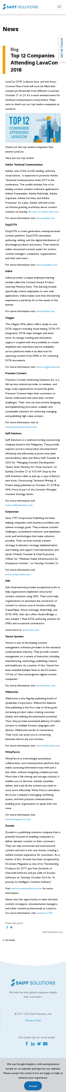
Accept (33, 1086)
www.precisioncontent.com (21, 427)
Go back (10, 940)
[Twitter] (39, 1044)
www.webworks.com (48, 745)
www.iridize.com (45, 311)
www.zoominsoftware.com (26, 888)
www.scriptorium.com (17, 574)
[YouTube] (45, 1044)
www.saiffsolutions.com (19, 505)
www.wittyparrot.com (17, 819)
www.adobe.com (45, 218)
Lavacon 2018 (44, 913)
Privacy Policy (33, 1020)
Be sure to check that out (43, 211)
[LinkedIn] (33, 1044)
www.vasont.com (45, 685)
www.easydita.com (46, 264)
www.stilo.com (30, 630)
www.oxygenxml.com (48, 367)
